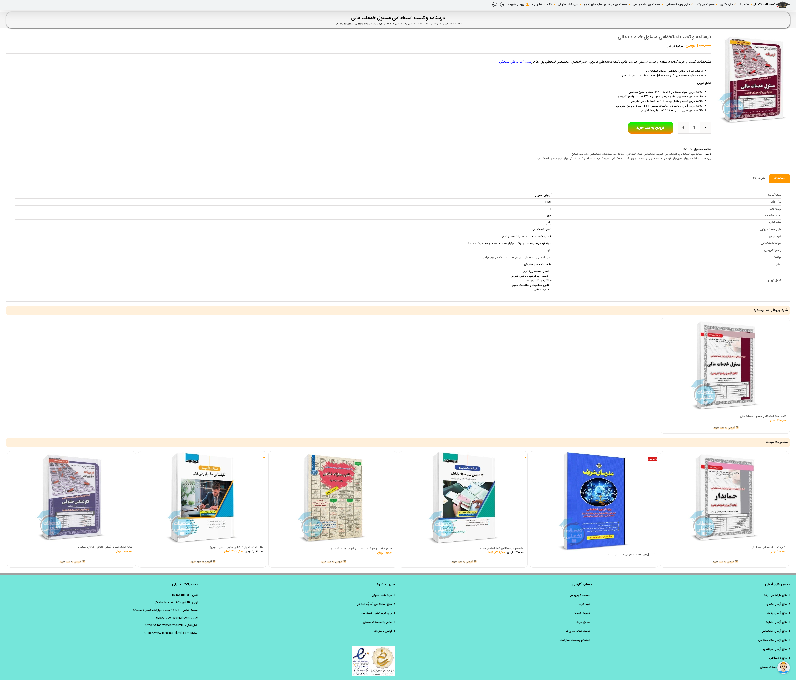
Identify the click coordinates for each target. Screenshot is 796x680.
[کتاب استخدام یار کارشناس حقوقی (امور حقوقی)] (202, 497)
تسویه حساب (582, 613)
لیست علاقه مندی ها (578, 631)
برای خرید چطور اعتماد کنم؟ (376, 613)
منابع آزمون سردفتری (775, 649)
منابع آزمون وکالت (777, 613)
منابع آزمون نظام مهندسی (772, 640)
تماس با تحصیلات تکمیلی (377, 622)
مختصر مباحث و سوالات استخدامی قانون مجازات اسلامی (362, 548)
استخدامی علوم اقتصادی (641, 154)
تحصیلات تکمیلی (453, 24)
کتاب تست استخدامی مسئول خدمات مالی (763, 416)
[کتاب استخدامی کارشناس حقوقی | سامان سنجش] (71, 497)
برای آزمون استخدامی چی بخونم (658, 158)
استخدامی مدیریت (614, 154)
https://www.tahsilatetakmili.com (166, 632)
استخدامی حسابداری (395, 24)
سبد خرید (584, 604)
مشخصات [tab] (779, 178)
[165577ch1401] (753, 79)
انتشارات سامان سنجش (515, 62)
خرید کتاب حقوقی (382, 595)
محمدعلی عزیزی (525, 257)
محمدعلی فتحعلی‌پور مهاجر (498, 257)
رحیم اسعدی (543, 257)
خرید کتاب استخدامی (596, 158)
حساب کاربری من (580, 595)
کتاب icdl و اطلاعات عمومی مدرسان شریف (631, 554)
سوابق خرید (583, 622)
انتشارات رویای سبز (689, 158)
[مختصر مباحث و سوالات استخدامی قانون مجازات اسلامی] (333, 498)
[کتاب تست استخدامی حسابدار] (724, 497)
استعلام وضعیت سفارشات (575, 640)
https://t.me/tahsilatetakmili (164, 625)
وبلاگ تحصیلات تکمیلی (773, 667)
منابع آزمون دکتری (776, 604)
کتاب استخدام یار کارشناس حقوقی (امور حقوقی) (236, 547)
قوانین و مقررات (383, 631)
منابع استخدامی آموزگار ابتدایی (374, 604)
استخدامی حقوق (667, 154)
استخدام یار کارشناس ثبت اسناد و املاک (502, 548)
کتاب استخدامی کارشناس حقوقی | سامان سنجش (105, 547)
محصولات (438, 24)
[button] (494, 4)
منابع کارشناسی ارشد (775, 595)
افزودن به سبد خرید (650, 128)
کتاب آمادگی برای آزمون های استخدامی (560, 158)
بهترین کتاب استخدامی (623, 158)
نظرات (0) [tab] (759, 178)
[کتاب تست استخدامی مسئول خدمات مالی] (725, 365)
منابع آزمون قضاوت (776, 622)
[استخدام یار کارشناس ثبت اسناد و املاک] (463, 498)
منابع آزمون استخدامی (419, 24)
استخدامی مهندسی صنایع (587, 154)
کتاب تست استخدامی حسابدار (768, 547)
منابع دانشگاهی (778, 658)
